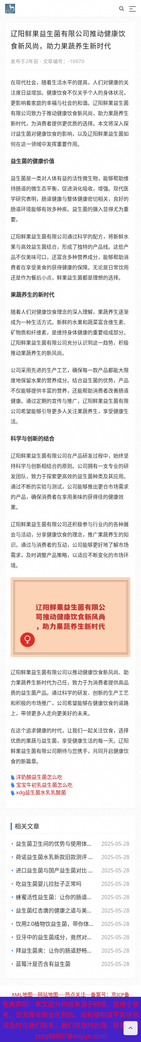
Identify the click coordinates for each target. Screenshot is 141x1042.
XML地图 (22, 994)
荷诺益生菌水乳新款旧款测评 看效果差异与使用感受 (56, 857)
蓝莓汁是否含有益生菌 (43, 964)
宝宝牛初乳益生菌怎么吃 (44, 784)
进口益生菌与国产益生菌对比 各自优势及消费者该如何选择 (56, 870)
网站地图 (48, 994)
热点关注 (75, 994)
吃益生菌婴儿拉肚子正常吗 (48, 884)
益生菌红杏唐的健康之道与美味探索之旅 (56, 910)
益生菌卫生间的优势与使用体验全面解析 (56, 843)
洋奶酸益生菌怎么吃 (39, 776)
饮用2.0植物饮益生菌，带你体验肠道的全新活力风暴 (56, 924)
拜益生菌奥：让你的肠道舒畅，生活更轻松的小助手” (56, 950)
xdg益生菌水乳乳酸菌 (41, 792)
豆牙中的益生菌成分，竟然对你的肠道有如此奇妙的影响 (56, 937)
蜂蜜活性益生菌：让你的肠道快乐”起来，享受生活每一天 (56, 897)
